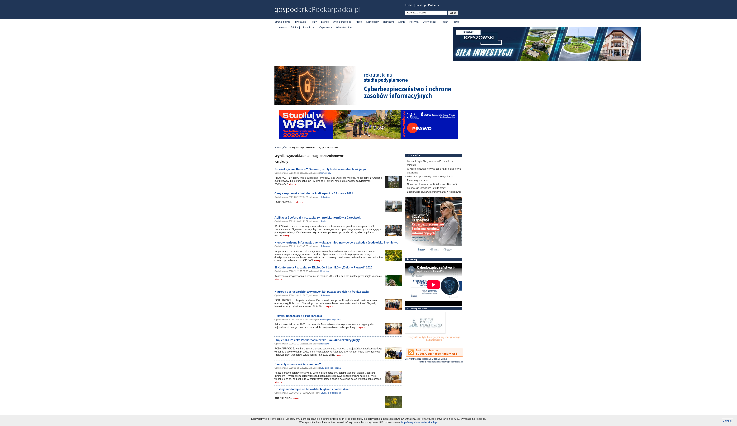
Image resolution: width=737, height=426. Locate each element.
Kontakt (409, 5)
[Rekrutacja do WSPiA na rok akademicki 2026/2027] (368, 138)
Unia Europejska (342, 21)
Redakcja (421, 5)
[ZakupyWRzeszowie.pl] (425, 323)
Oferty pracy (429, 21)
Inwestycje (300, 21)
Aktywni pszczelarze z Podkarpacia (298, 315)
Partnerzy (433, 5)
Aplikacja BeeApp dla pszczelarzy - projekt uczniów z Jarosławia (317, 217)
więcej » (292, 184)
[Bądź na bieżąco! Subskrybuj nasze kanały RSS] (434, 352)
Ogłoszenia (325, 27)
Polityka (413, 21)
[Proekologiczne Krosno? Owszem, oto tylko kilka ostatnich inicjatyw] (393, 182)
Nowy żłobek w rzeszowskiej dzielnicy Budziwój (432, 184)
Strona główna (282, 21)
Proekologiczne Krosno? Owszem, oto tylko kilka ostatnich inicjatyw (320, 169)
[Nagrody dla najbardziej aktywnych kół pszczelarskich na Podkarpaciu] (393, 304)
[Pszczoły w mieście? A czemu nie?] (393, 377)
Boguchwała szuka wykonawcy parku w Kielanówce (434, 192)
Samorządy (372, 21)
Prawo (456, 21)
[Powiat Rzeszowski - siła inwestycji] (547, 60)
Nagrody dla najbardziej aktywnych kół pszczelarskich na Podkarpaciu (321, 291)
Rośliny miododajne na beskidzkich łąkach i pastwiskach (312, 389)
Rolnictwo (388, 21)
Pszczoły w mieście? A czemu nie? (297, 364)
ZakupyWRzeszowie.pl (419, 337)
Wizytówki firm (344, 27)
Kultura (283, 27)
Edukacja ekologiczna (303, 27)
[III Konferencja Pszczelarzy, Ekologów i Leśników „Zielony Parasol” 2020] (393, 280)
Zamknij (727, 420)
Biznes (325, 21)
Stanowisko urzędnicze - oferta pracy (426, 188)
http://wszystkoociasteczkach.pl (419, 422)
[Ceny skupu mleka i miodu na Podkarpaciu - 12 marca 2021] (393, 206)
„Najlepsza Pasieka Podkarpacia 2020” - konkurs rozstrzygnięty (317, 340)
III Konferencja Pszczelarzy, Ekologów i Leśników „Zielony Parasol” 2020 (323, 267)
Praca (358, 21)
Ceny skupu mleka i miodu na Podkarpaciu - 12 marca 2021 (313, 193)
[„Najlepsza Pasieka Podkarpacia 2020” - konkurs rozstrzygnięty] (393, 353)
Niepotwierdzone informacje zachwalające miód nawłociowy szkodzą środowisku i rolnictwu (336, 242)
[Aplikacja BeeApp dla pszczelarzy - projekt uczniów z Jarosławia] (393, 230)
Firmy (314, 21)
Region (444, 21)
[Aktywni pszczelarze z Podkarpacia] (393, 328)
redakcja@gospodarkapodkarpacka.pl (445, 362)
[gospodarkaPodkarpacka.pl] (317, 10)
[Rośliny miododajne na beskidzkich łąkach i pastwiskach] (393, 402)
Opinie (401, 21)
